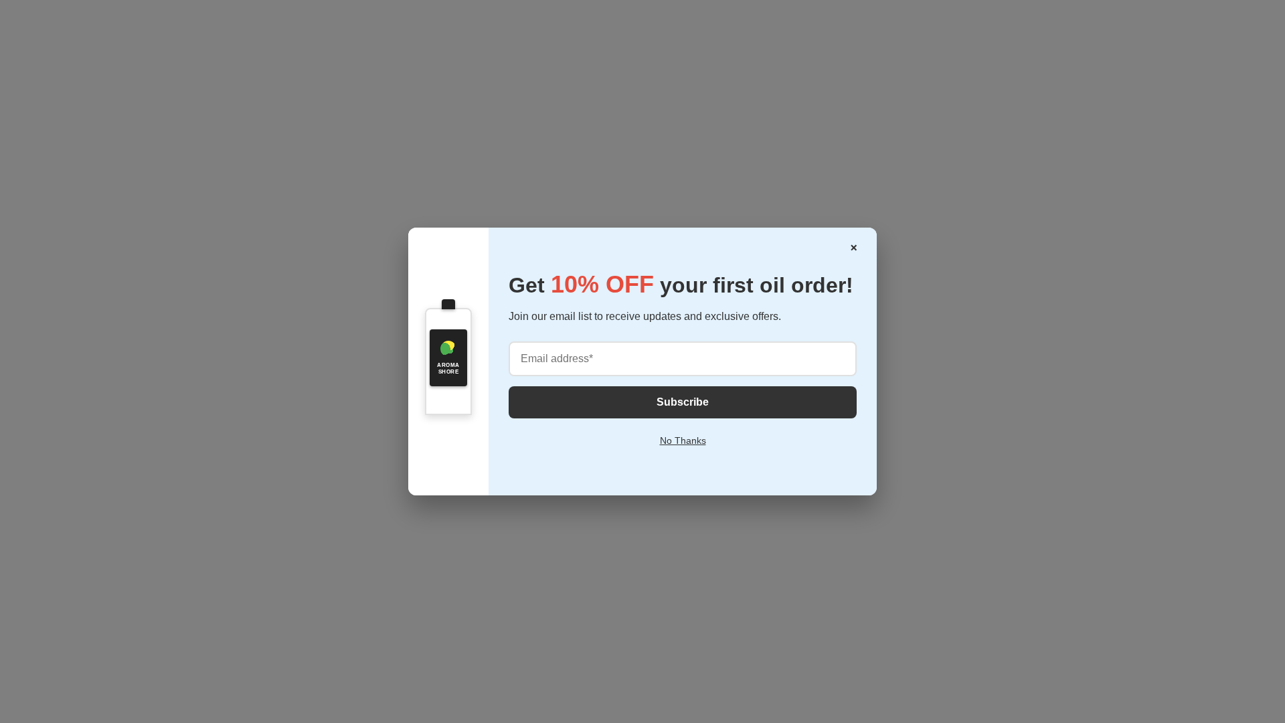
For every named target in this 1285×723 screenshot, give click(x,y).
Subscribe (683, 402)
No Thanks (683, 440)
